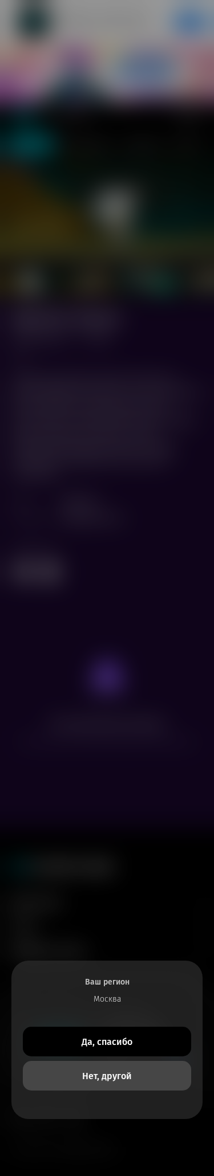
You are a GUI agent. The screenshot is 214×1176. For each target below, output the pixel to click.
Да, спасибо (107, 1041)
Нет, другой (107, 1076)
